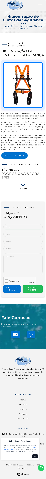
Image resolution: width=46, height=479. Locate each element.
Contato (23, 414)
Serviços (14, 26)
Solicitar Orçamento (14, 155)
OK (35, 456)
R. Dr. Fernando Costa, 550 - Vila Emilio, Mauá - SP (24, 435)
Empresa (23, 405)
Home (6, 26)
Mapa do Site (23, 419)
